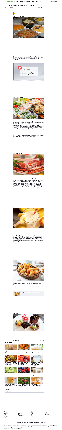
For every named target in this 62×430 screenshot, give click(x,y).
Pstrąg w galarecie (6, 417)
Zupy (4, 410)
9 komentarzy (38, 7)
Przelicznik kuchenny (47, 414)
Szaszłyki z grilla (20, 414)
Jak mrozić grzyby (20, 410)
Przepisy (33, 1)
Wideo (37, 1)
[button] (51, 1)
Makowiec (32, 411)
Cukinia (18, 412)
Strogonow (46, 412)
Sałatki (5, 411)
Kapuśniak (46, 411)
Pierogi (5, 415)
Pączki (32, 416)
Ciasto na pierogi (46, 410)
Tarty (31, 414)
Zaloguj (54, 1)
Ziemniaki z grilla (20, 413)
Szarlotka (32, 412)
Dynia (18, 411)
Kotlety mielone (6, 413)
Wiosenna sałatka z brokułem (21, 415)
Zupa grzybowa (6, 416)
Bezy (31, 415)
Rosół (5, 414)
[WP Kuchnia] (10, 1)
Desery (32, 413)
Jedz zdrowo (28, 1)
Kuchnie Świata (22, 1)
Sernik (32, 410)
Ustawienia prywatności (43, 422)
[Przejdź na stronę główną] (8, 1)
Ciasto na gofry (46, 413)
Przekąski (5, 412)
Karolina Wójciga (9, 7)
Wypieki (40, 1)
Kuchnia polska (16, 1)
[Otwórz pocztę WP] (48, 1)
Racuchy (32, 417)
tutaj (20, 428)
